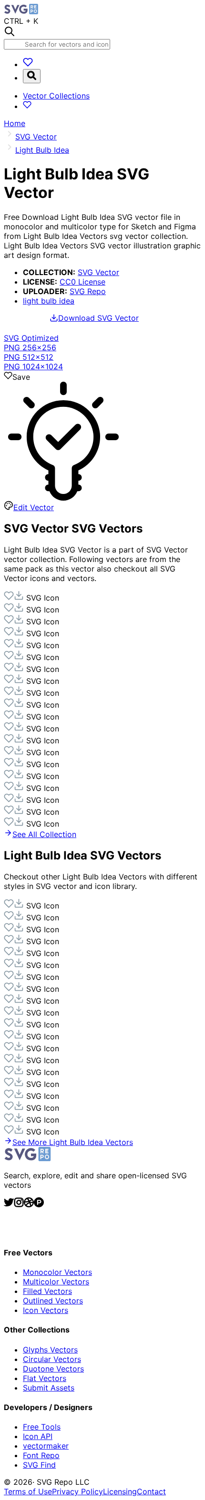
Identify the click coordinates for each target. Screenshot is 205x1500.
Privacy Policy (77, 1491)
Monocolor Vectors (57, 1272)
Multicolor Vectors (56, 1281)
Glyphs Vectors (50, 1349)
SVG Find (39, 1465)
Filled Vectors (47, 1291)
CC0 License (82, 281)
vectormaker (46, 1446)
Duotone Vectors (53, 1368)
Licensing (120, 1491)
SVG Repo (88, 291)
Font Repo (41, 1455)
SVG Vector (98, 272)
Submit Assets (48, 1387)
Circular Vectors (52, 1359)
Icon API (37, 1436)
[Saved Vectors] (28, 64)
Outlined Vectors (53, 1300)
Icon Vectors (45, 1310)
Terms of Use (28, 1491)
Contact (151, 1491)
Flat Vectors (44, 1378)
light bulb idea (48, 301)
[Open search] (32, 76)
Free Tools (42, 1426)
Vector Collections (56, 95)
